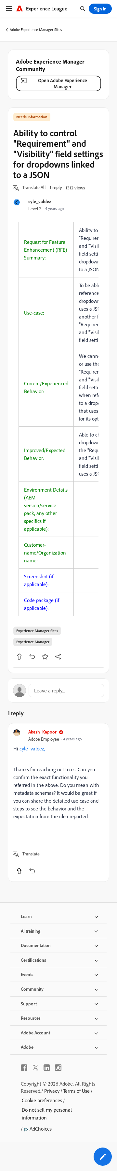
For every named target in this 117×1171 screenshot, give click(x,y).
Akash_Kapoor (42, 731)
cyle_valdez (39, 201)
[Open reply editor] (58, 690)
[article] (58, 802)
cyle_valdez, (32, 748)
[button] (34, 188)
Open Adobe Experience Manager (62, 83)
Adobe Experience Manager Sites (36, 29)
